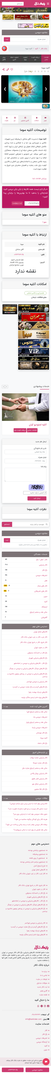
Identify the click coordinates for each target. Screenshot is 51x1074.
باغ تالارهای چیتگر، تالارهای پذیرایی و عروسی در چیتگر (28, 668)
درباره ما (44, 971)
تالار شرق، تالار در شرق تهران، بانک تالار (33, 642)
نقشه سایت (43, 994)
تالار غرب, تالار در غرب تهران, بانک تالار (34, 637)
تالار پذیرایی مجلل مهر (39, 784)
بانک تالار (44, 48)
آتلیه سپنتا (43, 738)
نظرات (6, 120)
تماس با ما (43, 975)
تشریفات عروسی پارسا (39, 727)
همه (6, 707)
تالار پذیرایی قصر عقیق (39, 778)
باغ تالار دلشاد (42, 743)
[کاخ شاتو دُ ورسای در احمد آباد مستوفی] (25, 10)
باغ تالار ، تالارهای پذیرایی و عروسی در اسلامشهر (30, 663)
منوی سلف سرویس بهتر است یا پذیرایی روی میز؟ (30, 814)
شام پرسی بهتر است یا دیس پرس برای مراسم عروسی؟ (28, 803)
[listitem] (46, 106)
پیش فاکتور (4, 58)
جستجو (7, 524)
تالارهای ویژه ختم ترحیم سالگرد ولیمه (34, 697)
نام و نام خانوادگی (40, 448)
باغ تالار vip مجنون (40, 789)
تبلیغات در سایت (41, 979)
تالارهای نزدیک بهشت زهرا (38, 692)
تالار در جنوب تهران (40, 647)
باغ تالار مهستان (41, 732)
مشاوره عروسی (37, 1069)
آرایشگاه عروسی (41, 1042)
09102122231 (36, 1014)
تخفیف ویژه (25, 58)
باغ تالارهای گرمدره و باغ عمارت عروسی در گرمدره (30, 687)
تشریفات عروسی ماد (40, 717)
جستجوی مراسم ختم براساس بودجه (32, 862)
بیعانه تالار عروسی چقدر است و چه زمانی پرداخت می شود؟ (26, 824)
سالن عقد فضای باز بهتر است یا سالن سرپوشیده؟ (30, 829)
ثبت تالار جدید (42, 987)
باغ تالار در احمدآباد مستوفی (37, 652)
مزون (26, 596)
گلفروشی (26, 617)
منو (15, 120)
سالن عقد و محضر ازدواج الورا (37, 711)
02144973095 (19, 254)
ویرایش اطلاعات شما (39, 178)
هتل (26, 580)
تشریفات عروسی (26, 575)
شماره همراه (42, 457)
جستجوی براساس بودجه (36, 850)
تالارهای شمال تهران (40, 631)
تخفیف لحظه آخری (14, 58)
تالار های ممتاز (25, 586)
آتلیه (36, 48)
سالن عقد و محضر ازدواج (26, 612)
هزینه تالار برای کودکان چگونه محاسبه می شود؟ (30, 819)
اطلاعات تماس (46, 58)
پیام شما (43, 466)
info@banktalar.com (33, 1019)
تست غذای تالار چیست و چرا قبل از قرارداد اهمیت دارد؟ (27, 808)
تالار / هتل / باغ (26, 559)
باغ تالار (26, 570)
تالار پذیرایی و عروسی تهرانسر (37, 681)
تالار (46, 1030)
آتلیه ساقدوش (40, 425)
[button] (6, 386)
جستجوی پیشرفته (39, 854)
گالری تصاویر (25, 120)
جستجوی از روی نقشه (37, 858)
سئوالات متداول (42, 983)
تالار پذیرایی (26, 565)
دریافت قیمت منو (35, 58)
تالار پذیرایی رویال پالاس (38, 773)
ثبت (7, 39)
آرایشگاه (26, 607)
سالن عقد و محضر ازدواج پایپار (36, 722)
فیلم (45, 120)
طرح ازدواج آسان (39, 865)
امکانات (36, 120)
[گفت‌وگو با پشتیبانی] (46, 1061)
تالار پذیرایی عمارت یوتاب (38, 757)
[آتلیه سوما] (25, 89)
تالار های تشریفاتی (25, 591)
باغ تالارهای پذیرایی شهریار (38, 658)
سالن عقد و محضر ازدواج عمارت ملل (34, 768)
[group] (25, 89)
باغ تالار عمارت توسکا (40, 763)
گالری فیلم (43, 990)
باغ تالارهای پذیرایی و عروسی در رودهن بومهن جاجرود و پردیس (27, 675)
